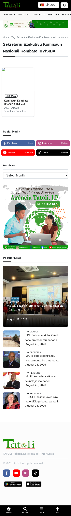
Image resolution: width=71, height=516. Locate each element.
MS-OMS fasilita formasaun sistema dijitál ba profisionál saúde (35, 308)
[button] (9, 510)
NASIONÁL (11, 96)
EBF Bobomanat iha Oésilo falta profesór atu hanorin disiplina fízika (42, 338)
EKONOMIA (35, 352)
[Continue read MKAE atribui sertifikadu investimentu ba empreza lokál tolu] (11, 359)
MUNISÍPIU (24, 14)
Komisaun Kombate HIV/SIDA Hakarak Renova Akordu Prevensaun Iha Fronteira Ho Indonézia (18, 102)
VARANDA (9, 14)
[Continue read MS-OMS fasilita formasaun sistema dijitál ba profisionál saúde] (35, 296)
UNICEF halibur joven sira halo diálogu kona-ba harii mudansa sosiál (41, 399)
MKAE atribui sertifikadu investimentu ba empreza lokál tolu (41, 358)
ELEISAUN (39, 14)
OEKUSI (34, 332)
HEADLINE (14, 302)
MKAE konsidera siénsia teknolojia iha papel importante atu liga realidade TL (40, 379)
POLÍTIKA (53, 14)
